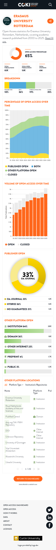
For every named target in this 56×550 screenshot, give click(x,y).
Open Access (9, 509)
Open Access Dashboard (15, 505)
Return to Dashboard (28, 478)
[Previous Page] (22, 469)
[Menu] (5, 4)
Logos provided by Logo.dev (28, 545)
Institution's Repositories (36, 384)
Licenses (7, 529)
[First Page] (18, 469)
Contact (7, 525)
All (6, 384)
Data (5, 517)
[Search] (50, 4)
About (6, 521)
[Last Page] (38, 469)
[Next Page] (34, 469)
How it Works (10, 513)
